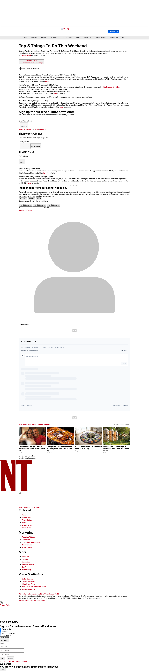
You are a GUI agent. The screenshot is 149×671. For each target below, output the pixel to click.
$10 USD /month (26, 205)
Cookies (32, 594)
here (47, 81)
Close (3, 669)
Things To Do (88, 37)
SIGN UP (24, 126)
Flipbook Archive (28, 564)
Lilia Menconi (26, 55)
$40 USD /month (53, 205)
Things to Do (6, 629)
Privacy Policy (27, 547)
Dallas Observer (28, 579)
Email (21, 121)
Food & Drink (54, 37)
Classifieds (26, 540)
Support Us (114, 31)
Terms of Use (27, 545)
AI (44, 594)
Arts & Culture (67, 37)
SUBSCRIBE (25, 147)
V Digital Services (28, 589)
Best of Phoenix (101, 37)
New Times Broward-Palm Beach (34, 587)
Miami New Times (28, 584)
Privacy (43, 129)
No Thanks (4, 640)
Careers (25, 559)
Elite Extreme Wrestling (111, 87)
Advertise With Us (28, 537)
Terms (36, 129)
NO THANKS (35, 147)
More (123, 37)
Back (2, 658)
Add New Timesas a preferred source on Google (31, 62)
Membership (26, 570)
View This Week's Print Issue (29, 507)
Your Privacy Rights (52, 594)
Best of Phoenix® (8, 633)
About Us (25, 557)
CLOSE (22, 162)
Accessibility (39, 594)
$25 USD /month (40, 205)
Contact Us (26, 562)
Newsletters (114, 37)
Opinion (43, 37)
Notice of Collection (26, 129)
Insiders (4, 631)
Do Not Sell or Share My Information (32, 600)
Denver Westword (28, 581)
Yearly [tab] (38, 199)
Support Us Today (25, 210)
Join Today (5, 638)
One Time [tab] (23, 199)
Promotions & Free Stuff (31, 542)
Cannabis (34, 37)
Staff (24, 567)
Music (77, 37)
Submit (10, 658)
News (25, 37)
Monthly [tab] (31, 199)
